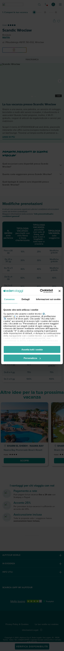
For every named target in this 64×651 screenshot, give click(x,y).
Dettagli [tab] (26, 299)
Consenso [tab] (9, 299)
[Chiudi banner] (59, 291)
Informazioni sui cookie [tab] (48, 299)
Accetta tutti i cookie (32, 349)
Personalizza (30, 358)
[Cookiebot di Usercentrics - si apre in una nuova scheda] (40, 291)
